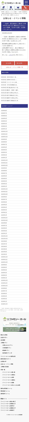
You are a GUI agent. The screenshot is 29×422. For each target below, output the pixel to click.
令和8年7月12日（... (9, 79)
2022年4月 (4, 230)
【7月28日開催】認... (9, 84)
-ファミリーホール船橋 (8, 382)
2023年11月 (4, 191)
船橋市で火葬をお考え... (10, 98)
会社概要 (3, 340)
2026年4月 (4, 121)
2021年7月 (4, 243)
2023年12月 (4, 189)
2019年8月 (4, 288)
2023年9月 (4, 196)
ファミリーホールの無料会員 (8, 356)
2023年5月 (4, 204)
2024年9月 (4, 168)
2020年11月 (4, 259)
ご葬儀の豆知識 (5, 366)
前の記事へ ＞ (21, 63)
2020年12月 (4, 256)
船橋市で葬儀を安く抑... (10, 100)
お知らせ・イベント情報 (7, 364)
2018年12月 (4, 304)
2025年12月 (4, 131)
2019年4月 (4, 296)
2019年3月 (4, 298)
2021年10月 (4, 238)
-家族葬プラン (6, 350)
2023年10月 (4, 194)
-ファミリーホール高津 (8, 377)
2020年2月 (4, 275)
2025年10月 (4, 136)
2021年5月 (4, 249)
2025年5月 (4, 149)
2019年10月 (4, 285)
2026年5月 (4, 118)
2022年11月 (4, 217)
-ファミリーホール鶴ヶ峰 (8, 372)
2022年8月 (4, 223)
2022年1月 (4, 233)
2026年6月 (4, 115)
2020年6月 (4, 267)
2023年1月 (4, 215)
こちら (11, 55)
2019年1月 (4, 301)
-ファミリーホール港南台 (8, 374)
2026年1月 (4, 128)
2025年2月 (4, 155)
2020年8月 (4, 264)
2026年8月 (4, 110)
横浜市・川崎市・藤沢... (10, 90)
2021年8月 (4, 241)
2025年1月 (4, 157)
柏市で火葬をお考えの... (10, 92)
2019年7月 (4, 291)
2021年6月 (4, 246)
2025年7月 (4, 144)
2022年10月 (4, 220)
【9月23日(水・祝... (9, 77)
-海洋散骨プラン (6, 353)
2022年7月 (4, 225)
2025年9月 (4, 139)
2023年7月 (4, 199)
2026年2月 (4, 126)
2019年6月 (4, 293)
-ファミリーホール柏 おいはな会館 (11, 385)
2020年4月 (4, 270)
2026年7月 (4, 113)
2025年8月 (4, 142)
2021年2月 (4, 254)
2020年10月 (4, 262)
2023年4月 (4, 207)
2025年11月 (4, 134)
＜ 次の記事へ (7, 63)
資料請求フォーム (5, 393)
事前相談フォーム (5, 391)
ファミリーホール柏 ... (9, 82)
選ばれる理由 (4, 334)
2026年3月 (4, 123)
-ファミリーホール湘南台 (8, 380)
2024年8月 (4, 170)
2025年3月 (4, 152)
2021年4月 (4, 251)
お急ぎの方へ (25, 9)
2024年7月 (4, 173)
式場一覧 (11, 9)
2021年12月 (4, 236)
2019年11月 (4, 283)
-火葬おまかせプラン (7, 345)
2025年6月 (4, 147)
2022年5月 (4, 228)
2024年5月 (4, 178)
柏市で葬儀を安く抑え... (10, 95)
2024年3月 (4, 181)
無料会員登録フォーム (6, 388)
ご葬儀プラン (3, 9)
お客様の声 (3, 361)
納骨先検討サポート (6, 358)
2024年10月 (4, 165)
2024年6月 (4, 176)
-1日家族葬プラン (6, 347)
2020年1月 (4, 277)
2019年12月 (4, 280)
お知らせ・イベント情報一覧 (14, 67)
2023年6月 (4, 202)
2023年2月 (4, 212)
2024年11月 (4, 162)
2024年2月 (4, 183)
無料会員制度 (18, 9)
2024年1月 (4, 186)
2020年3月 (4, 272)
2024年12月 (4, 160)
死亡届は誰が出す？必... (10, 87)
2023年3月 (4, 209)
